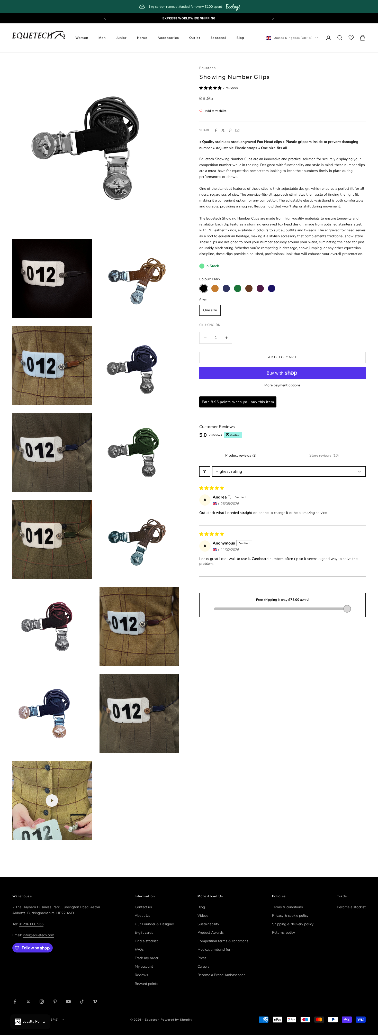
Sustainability (208, 924)
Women (81, 38)
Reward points (146, 983)
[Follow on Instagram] (41, 1001)
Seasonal (218, 38)
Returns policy (283, 932)
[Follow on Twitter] (28, 1001)
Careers (203, 966)
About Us (142, 915)
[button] (210, 88)
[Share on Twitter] (223, 130)
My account (144, 966)
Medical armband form (215, 949)
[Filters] (204, 471)
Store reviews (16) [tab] (324, 455)
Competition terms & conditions (222, 941)
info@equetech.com (38, 935)
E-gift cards (144, 932)
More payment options (282, 385)
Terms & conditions (287, 907)
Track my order (146, 958)
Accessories (168, 38)
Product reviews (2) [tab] (240, 455)
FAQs (139, 949)
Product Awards (210, 932)
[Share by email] (237, 130)
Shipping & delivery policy (292, 924)
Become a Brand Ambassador (221, 975)
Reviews (141, 975)
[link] (189, 6)
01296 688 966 (31, 924)
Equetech (207, 68)
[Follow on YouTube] (68, 1001)
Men (102, 38)
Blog (240, 38)
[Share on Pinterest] (230, 130)
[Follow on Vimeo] (95, 1001)
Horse (142, 38)
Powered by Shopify (177, 1019)
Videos (203, 915)
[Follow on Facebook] (14, 1001)
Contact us (143, 907)
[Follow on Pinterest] (55, 1001)
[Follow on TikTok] (81, 1001)
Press (201, 958)
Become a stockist (351, 907)
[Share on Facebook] (216, 130)
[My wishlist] (351, 37)
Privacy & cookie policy (290, 915)
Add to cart (282, 357)
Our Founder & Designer (154, 924)
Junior (121, 38)
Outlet (194, 38)
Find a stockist (146, 941)
